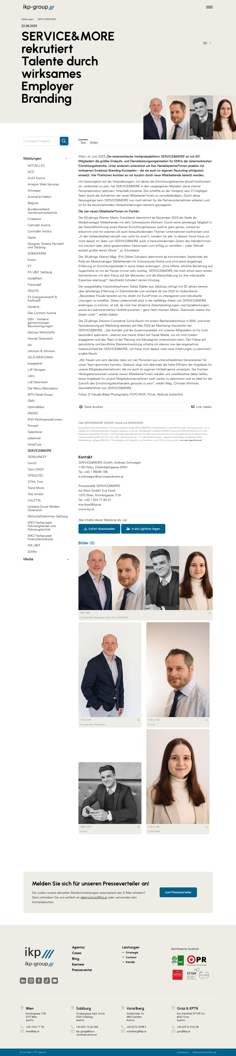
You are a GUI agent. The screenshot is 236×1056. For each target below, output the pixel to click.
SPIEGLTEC (36, 475)
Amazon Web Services (43, 184)
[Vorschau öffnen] (189, 117)
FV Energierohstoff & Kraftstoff (42, 298)
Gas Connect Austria (42, 313)
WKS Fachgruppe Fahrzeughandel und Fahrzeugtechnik (42, 526)
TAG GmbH (35, 494)
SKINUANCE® (37, 457)
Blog (75, 959)
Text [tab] (83, 142)
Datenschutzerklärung (204, 1052)
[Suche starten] (64, 139)
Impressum (183, 1052)
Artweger (34, 190)
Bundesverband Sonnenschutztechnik (42, 210)
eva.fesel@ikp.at (89, 504)
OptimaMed (36, 407)
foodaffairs (35, 278)
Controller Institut (40, 231)
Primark (33, 425)
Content (131, 957)
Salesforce (35, 432)
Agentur (78, 947)
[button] (207, 43)
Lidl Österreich (38, 382)
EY (29, 266)
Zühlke (32, 551)
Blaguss (33, 203)
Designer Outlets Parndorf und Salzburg (46, 245)
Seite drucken (93, 407)
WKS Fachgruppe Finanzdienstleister (40, 537)
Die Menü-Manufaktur (43, 388)
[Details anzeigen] (210, 613)
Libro (31, 376)
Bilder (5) (86, 543)
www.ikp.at (86, 509)
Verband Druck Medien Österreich (44, 508)
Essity (32, 259)
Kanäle (130, 962)
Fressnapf (34, 284)
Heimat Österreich (40, 338)
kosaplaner (35, 363)
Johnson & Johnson (41, 351)
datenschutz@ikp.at (94, 897)
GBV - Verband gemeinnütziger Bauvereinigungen (40, 322)
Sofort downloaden (101, 529)
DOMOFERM (37, 253)
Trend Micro (36, 488)
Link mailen (204, 407)
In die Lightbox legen (145, 529)
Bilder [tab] (94, 142)
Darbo (32, 237)
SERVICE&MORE (40, 450)
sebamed (34, 438)
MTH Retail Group (40, 394)
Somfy (32, 463)
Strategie (132, 952)
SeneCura (34, 444)
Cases (76, 953)
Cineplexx (34, 219)
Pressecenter (82, 970)
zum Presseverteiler (178, 892)
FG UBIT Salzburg (40, 272)
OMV (31, 401)
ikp (30, 345)
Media (28, 559)
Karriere (78, 964)
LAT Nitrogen (37, 369)
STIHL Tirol (35, 481)
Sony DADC (36, 469)
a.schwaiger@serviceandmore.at (100, 476)
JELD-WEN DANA (40, 357)
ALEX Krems (36, 178)
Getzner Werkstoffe (41, 332)
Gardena (33, 306)
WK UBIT (34, 545)
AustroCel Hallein (39, 197)
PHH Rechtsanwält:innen (45, 419)
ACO (31, 172)
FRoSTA (33, 291)
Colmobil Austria (39, 225)
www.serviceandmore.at (191, 440)
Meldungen (32, 158)
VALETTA (34, 500)
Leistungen (130, 947)
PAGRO (33, 413)
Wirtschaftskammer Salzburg (48, 516)
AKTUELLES (36, 165)
